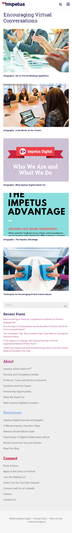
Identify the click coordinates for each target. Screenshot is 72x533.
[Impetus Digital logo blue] (13, 4)
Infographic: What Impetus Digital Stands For (24, 185)
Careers (7, 494)
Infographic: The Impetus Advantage (20, 239)
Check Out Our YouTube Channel (21, 482)
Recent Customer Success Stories (22, 442)
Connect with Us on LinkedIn (19, 488)
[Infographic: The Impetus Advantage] (36, 214)
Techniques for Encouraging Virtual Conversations (27, 294)
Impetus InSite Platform (17, 368)
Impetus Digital (23, 518)
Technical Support (37, 522)
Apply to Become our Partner (19, 471)
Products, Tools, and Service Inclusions (25, 380)
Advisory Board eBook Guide (19, 431)
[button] (60, 4)
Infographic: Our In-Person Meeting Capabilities (26, 76)
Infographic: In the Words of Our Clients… (23, 130)
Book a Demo (10, 465)
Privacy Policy (40, 518)
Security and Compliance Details (21, 374)
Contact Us (9, 499)
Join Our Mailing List (14, 477)
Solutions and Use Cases (17, 385)
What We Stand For (14, 397)
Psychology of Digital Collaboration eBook (26, 437)
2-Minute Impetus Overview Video (21, 425)
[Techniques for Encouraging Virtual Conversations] (36, 269)
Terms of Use (55, 518)
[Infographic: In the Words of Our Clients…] (36, 105)
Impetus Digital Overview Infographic (23, 420)
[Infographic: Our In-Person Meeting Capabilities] (36, 50)
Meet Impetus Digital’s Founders (21, 402)
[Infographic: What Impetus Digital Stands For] (36, 160)
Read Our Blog (11, 448)
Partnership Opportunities (17, 391)
